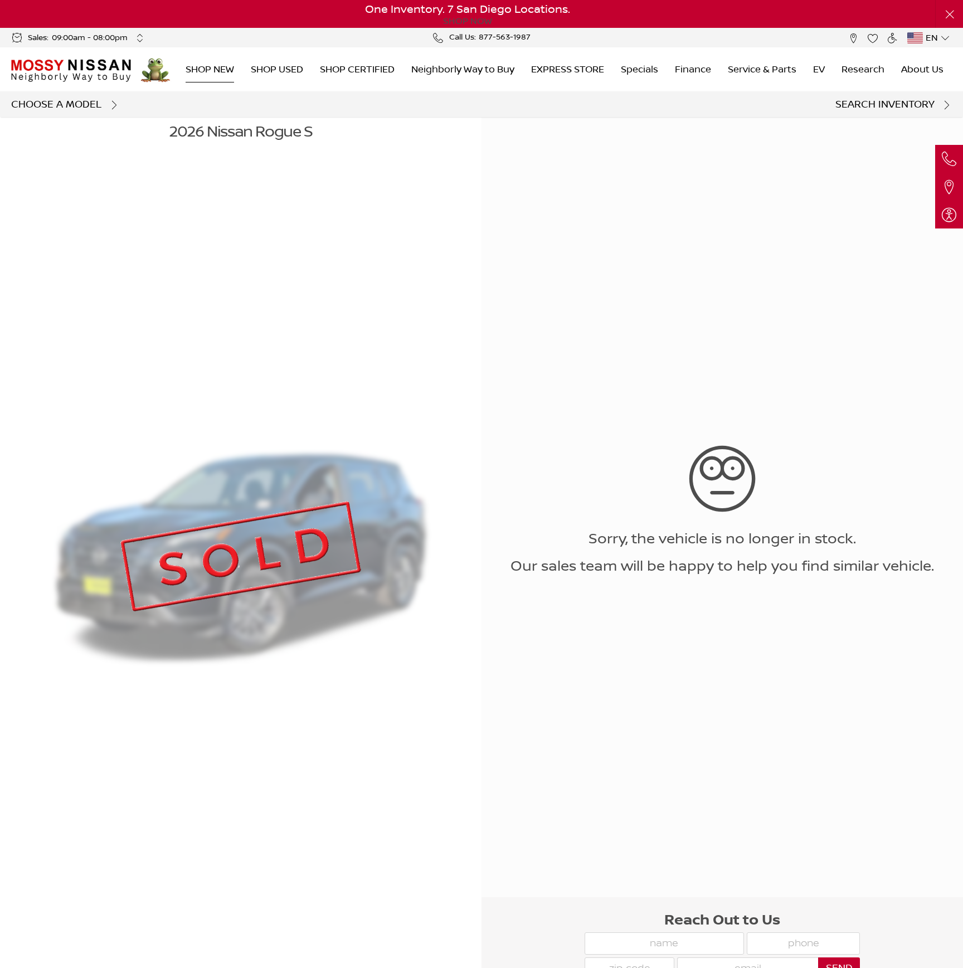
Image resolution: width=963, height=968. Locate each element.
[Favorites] (872, 37)
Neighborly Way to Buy (462, 69)
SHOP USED (277, 69)
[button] (949, 14)
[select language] (945, 37)
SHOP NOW (467, 21)
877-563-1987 (505, 37)
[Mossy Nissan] (72, 70)
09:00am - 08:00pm (90, 37)
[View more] (140, 37)
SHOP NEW (210, 69)
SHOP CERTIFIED (357, 69)
